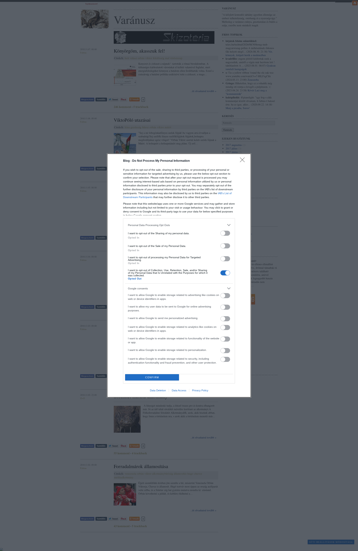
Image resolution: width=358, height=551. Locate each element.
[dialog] (179, 275)
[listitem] (179, 225)
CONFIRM (152, 377)
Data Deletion (158, 390)
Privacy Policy (200, 390)
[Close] (243, 161)
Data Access (179, 390)
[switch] (225, 233)
